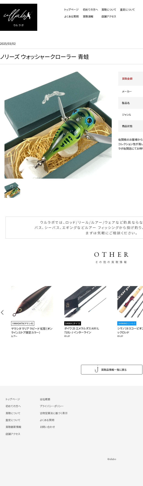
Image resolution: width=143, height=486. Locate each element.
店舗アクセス (108, 16)
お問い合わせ (47, 427)
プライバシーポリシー (52, 406)
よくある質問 (71, 16)
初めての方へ (90, 9)
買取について (108, 9)
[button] (2, 312)
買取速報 (88, 16)
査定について (127, 9)
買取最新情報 (13, 427)
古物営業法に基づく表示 (54, 413)
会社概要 (45, 399)
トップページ (71, 9)
